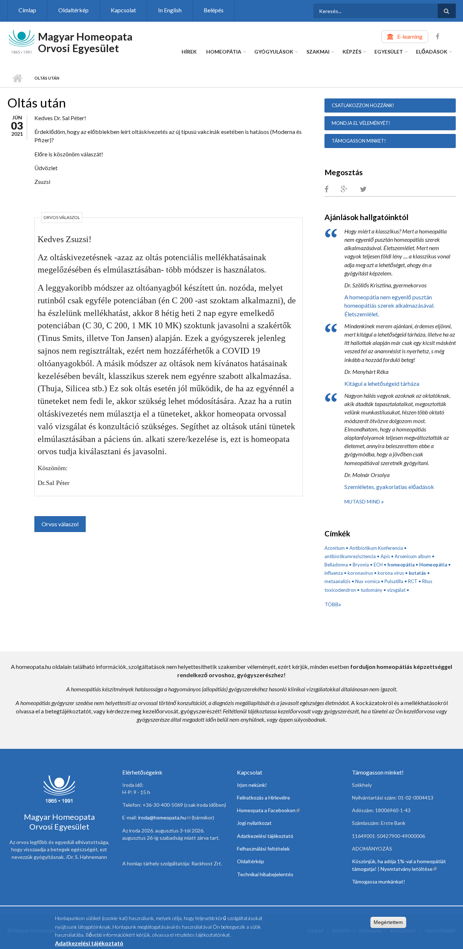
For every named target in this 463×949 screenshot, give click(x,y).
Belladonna (336, 565)
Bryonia (361, 565)
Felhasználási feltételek (263, 848)
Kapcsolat (123, 10)
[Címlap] (21, 41)
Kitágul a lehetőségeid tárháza (381, 383)
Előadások (431, 51)
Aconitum (334, 548)
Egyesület (388, 51)
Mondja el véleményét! (361, 123)
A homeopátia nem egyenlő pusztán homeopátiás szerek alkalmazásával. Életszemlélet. (389, 305)
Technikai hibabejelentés (265, 874)
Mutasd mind (362, 501)
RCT (412, 581)
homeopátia (401, 565)
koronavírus (360, 573)
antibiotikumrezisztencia (350, 556)
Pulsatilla (394, 581)
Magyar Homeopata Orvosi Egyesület (85, 42)
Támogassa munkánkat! (378, 881)
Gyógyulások (273, 51)
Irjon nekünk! (252, 785)
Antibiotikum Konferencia (376, 548)
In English (170, 10)
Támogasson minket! (359, 141)
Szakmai (318, 51)
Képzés (352, 51)
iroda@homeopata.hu (164, 817)
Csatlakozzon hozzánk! (363, 105)
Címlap (27, 10)
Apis (385, 556)
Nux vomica (367, 581)
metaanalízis (337, 581)
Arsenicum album (413, 556)
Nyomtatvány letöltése (409, 869)
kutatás (417, 573)
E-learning (409, 36)
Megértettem (388, 922)
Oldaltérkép (73, 10)
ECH (378, 565)
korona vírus (391, 573)
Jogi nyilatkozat (254, 823)
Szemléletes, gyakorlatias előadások (389, 486)
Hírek (189, 51)
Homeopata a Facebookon (268, 810)
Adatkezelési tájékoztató (265, 836)
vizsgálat (396, 590)
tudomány (371, 590)
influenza (333, 573)
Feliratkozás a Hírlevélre (263, 797)
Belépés (214, 10)
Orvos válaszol (60, 523)
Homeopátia (223, 51)
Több (331, 604)
